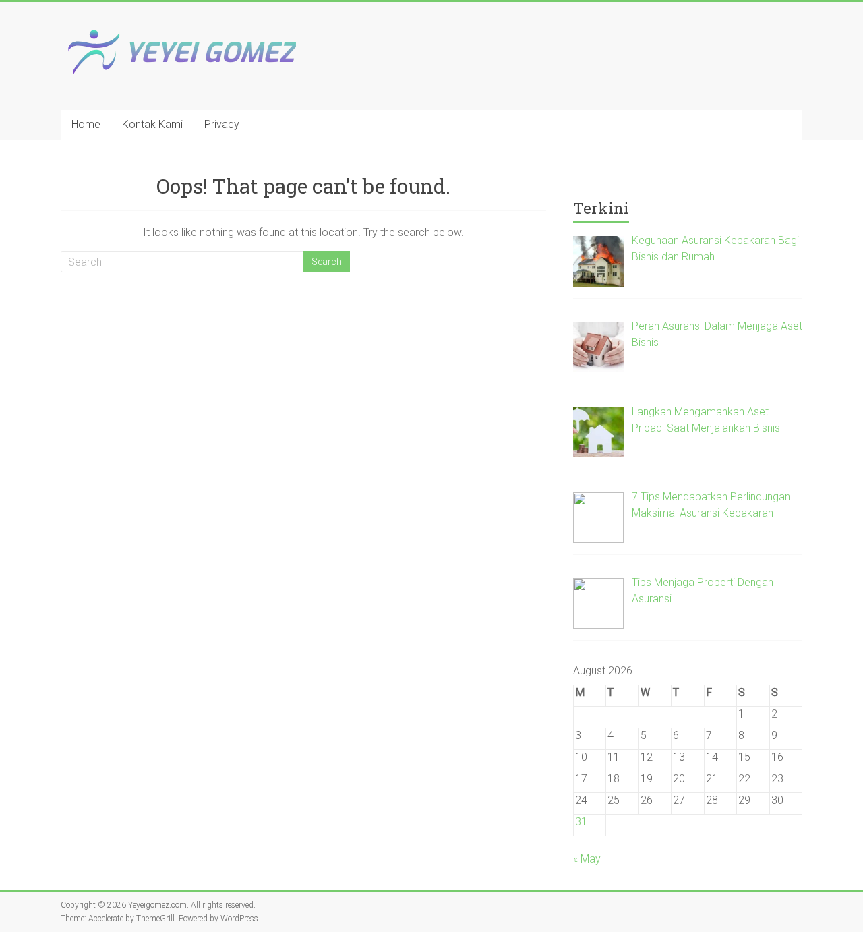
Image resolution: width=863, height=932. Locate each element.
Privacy (221, 124)
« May (587, 858)
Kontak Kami (152, 124)
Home (85, 124)
